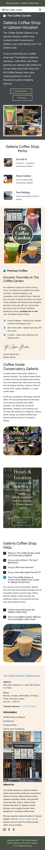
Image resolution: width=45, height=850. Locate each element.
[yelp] (13, 829)
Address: (7, 682)
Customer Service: (11, 706)
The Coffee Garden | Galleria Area (21, 675)
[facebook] (9, 829)
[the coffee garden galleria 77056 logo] (12, 9)
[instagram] (4, 829)
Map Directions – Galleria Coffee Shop (22, 3)
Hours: (6, 693)
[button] (22, 554)
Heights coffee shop (27, 819)
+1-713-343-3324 (28, 706)
